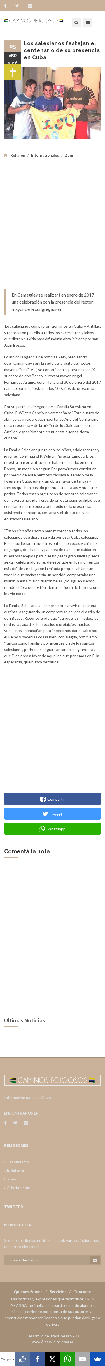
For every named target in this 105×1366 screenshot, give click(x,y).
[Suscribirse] (95, 1260)
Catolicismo (17, 1161)
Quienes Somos (28, 1291)
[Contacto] (30, 6)
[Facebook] (8, 6)
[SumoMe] (97, 1359)
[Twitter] (19, 6)
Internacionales (45, 155)
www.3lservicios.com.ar (52, 1342)
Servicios (58, 1291)
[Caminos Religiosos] (41, 22)
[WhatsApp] (67, 1359)
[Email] (82, 1359)
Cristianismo (18, 1187)
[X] (52, 1359)
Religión (17, 155)
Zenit (70, 155)
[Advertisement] (52, 228)
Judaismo (15, 1170)
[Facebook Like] (22, 1359)
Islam (11, 1179)
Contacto (82, 1291)
